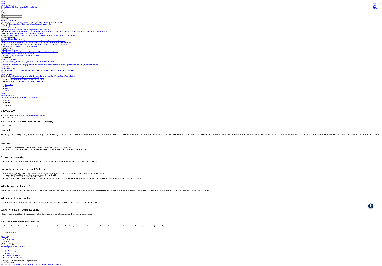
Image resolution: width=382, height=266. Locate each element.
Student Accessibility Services (10, 52)
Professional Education (42, 30)
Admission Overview (8, 20)
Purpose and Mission (7, 61)
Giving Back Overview (8, 68)
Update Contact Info (17, 78)
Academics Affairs (13, 35)
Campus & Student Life (22, 264)
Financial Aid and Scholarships (19, 24)
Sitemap (7, 250)
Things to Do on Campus (59, 44)
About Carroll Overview (9, 59)
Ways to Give (14, 70)
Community (22, 7)
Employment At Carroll (12, 252)
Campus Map (50, 61)
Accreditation (48, 35)
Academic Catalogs (37, 35)
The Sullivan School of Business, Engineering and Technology (61, 31)
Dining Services (6, 42)
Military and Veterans (42, 42)
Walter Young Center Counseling (29, 55)
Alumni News (28, 78)
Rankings (43, 61)
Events (11, 76)
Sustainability (32, 65)
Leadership (17, 61)
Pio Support (31, 53)
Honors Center (14, 33)
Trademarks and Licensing (13, 255)
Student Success (14, 55)
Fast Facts (24, 61)
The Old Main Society (47, 70)
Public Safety (5, 55)
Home (7, 100)
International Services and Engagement (23, 42)
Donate (375, 8)
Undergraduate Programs (14, 30)
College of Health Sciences (32, 31)
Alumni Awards (31, 81)
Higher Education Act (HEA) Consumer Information (82, 65)
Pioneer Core (23, 33)
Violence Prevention (24, 46)
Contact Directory (6, 7)
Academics (11, 264)
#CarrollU (12, 239)
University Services (32, 63)
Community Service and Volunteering (54, 41)
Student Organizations (44, 44)
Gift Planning (23, 70)
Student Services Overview (9, 50)
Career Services (53, 52)
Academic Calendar (25, 35)
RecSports (68, 42)
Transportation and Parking (9, 46)
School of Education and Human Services (94, 31)
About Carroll (44, 264)
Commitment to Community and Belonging (14, 65)
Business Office (46, 24)
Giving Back (53, 264)
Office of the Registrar (69, 35)
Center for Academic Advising (29, 52)
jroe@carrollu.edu (40, 115)
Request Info (377, 3)
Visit (374, 7)
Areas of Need (5, 70)
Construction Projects (58, 65)
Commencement (57, 35)
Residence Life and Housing (10, 44)
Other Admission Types (55, 22)
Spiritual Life (23, 44)
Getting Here (54, 63)
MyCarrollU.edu (31, 7)
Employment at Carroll (8, 63)
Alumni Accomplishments (17, 81)
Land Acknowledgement (44, 65)
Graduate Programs (28, 30)
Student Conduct (32, 44)
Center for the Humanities (36, 33)
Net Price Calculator (35, 24)
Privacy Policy (9, 254)
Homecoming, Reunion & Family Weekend (27, 76)
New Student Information (57, 42)
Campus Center (29, 41)
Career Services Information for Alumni (31, 79)
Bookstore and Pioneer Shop (15, 41)
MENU (3, 14)
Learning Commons (17, 53)
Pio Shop (15, 7)
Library (25, 53)
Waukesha (34, 46)
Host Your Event (20, 63)
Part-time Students (34, 22)
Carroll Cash (38, 41)
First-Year (15, 22)
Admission (4, 264)
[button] (370, 205)
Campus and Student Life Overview (12, 39)
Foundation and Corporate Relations (65, 70)
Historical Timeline (44, 63)
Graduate (26, 22)
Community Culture (33, 61)
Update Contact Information (13, 257)
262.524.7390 (29, 115)
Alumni (59, 264)
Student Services (34, 264)
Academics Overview (8, 28)
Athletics (3, 41)
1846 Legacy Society (33, 70)
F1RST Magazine (38, 78)
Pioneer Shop (40, 81)
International (44, 22)
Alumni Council (60, 76)
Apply (375, 5)
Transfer (20, 22)
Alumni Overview (7, 74)
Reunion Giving (46, 76)
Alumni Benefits (14, 79)
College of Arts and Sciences (15, 31)
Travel (53, 76)
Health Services (6, 53)
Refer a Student (70, 76)
